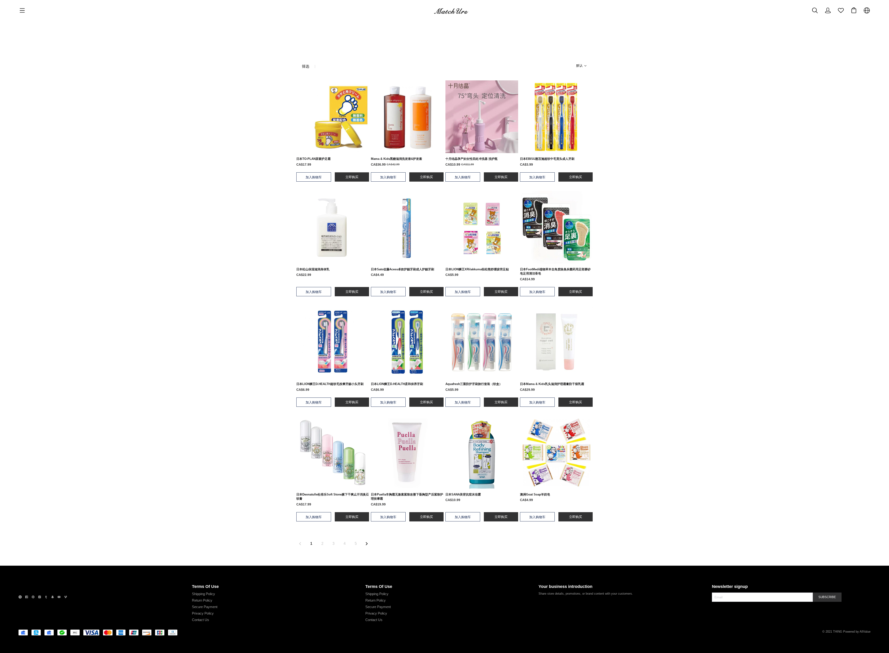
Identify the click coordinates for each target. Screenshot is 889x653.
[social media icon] (20, 597)
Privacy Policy (203, 613)
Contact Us (200, 620)
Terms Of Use (205, 586)
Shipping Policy (203, 594)
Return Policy (202, 600)
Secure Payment (204, 607)
